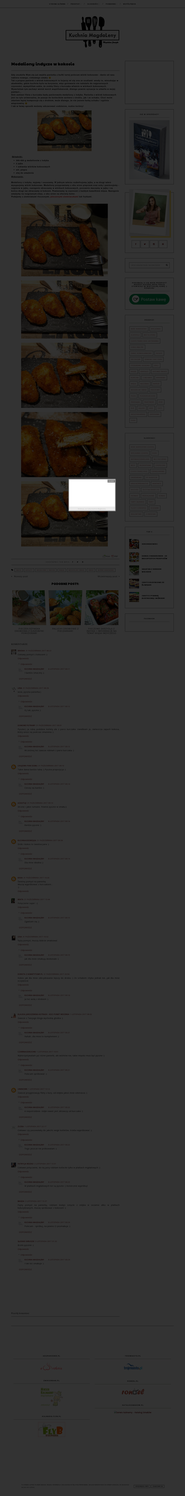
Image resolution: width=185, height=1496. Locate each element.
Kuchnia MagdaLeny (99, 509)
